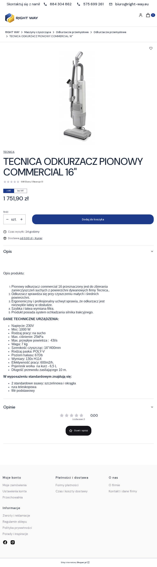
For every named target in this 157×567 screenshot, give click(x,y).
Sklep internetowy (74, 562)
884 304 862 (61, 4)
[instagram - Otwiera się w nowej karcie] (12, 542)
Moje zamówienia (15, 485)
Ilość (5, 211)
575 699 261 (93, 4)
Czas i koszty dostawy (71, 491)
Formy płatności (67, 485)
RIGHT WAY (12, 32)
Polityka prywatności (17, 528)
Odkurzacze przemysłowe (72, 32)
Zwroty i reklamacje (16, 516)
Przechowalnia (13, 497)
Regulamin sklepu (15, 522)
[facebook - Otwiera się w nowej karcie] (5, 542)
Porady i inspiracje (15, 534)
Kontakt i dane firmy (123, 491)
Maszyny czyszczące (37, 32)
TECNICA (9, 152)
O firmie (114, 485)
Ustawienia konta (15, 491)
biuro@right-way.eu (132, 4)
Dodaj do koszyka (93, 219)
